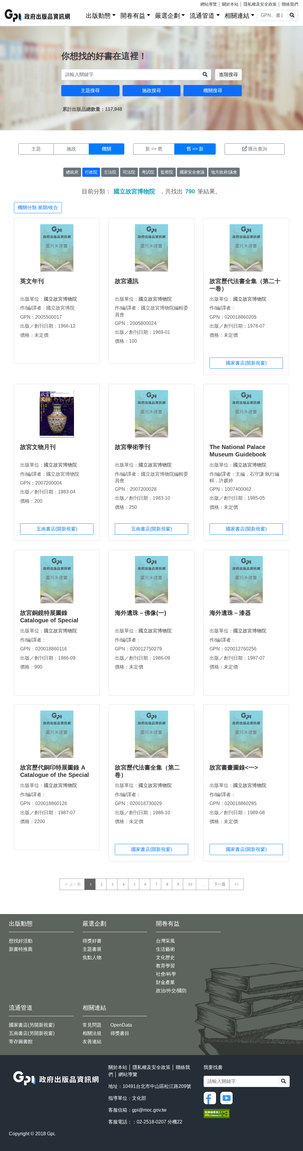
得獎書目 (119, 1033)
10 (190, 884)
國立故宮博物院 (60, 299)
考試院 (148, 172)
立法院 (110, 172)
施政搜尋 (151, 90)
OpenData (121, 1024)
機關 (106, 148)
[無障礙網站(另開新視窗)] (217, 1113)
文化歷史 (165, 957)
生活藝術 (165, 949)
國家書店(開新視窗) (246, 363)
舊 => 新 (195, 148)
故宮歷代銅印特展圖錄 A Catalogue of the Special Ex (54, 774)
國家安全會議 (192, 172)
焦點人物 (92, 957)
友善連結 (92, 1041)
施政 (71, 148)
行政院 (91, 172)
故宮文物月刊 (38, 447)
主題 (36, 148)
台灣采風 (165, 940)
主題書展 (92, 949)
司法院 (129, 172)
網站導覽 (208, 4)
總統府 (72, 172)
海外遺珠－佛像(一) (140, 613)
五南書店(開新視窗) (56, 528)
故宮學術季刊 (132, 447)
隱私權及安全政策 (260, 4)
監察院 (167, 172)
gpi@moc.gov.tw (149, 1109)
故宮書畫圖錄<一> (233, 767)
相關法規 (92, 1033)
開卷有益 (132, 15)
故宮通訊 (126, 281)
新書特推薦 (21, 949)
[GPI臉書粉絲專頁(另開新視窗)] (211, 1097)
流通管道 (202, 15)
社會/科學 (166, 974)
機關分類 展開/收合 (38, 207)
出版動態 (98, 15)
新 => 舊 (153, 148)
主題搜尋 (90, 90)
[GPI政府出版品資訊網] (37, 15)
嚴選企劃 (167, 15)
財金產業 (165, 982)
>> (236, 884)
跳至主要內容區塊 (16, 3)
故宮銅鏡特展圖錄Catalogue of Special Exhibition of (49, 620)
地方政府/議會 (224, 172)
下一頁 (219, 884)
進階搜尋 (228, 74)
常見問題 (92, 1024)
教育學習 (165, 965)
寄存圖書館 (21, 1041)
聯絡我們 (290, 4)
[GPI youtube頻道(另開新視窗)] (228, 1097)
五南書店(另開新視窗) (31, 1033)
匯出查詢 (257, 148)
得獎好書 (92, 940)
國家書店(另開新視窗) (31, 1024)
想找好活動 (21, 940)
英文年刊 (32, 281)
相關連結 (237, 15)
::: (79, 14)
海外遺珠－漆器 (230, 613)
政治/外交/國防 (171, 990)
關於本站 (230, 4)
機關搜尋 (212, 90)
